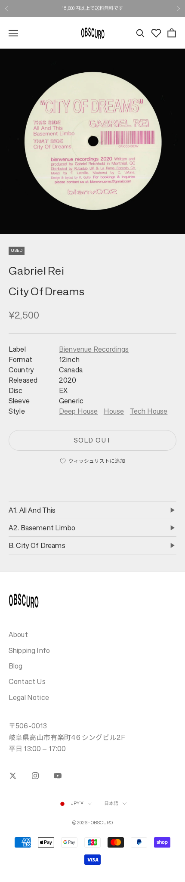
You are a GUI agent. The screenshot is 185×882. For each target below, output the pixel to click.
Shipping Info (29, 650)
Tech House (149, 411)
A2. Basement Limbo (42, 527)
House (114, 411)
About (18, 634)
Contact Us (27, 681)
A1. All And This (32, 510)
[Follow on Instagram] (35, 775)
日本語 (111, 803)
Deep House (78, 411)
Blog (16, 666)
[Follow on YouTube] (57, 775)
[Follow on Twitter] (13, 775)
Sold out (92, 440)
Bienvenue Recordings (94, 349)
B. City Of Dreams (37, 545)
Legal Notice (29, 697)
